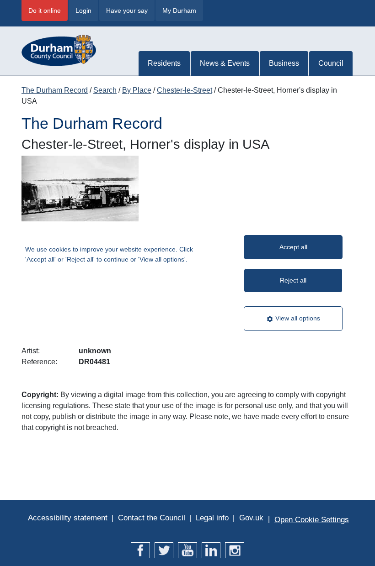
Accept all (293, 247)
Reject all (293, 280)
